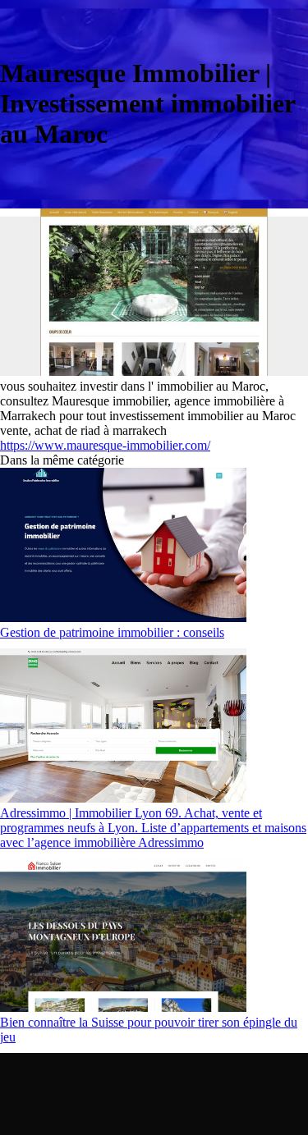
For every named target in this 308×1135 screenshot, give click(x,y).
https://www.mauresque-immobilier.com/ (105, 445)
